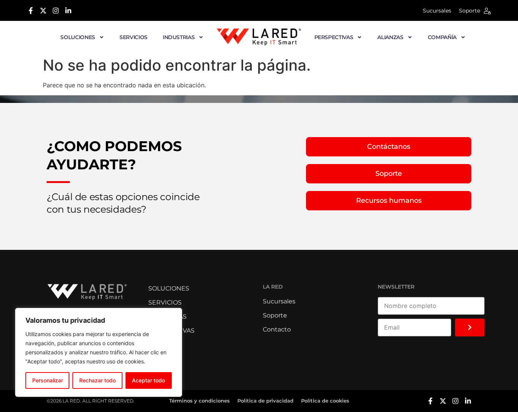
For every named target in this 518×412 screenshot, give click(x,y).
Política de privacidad (265, 401)
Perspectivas (333, 37)
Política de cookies (325, 401)
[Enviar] (470, 327)
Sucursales (437, 10)
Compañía (442, 37)
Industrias (179, 37)
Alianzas (390, 37)
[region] (98, 352)
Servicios (133, 37)
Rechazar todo (97, 380)
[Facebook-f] (30, 10)
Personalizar (47, 380)
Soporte (469, 10)
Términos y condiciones (199, 401)
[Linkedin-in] (68, 10)
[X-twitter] (43, 10)
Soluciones (77, 37)
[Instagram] (55, 10)
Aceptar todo (148, 380)
